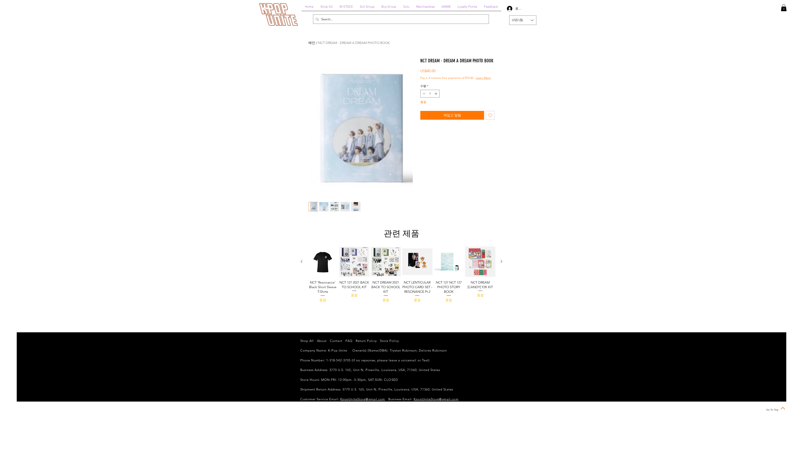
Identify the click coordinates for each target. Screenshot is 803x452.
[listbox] (522, 20)
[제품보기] (323, 262)
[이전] (301, 261)
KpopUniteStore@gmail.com (362, 399)
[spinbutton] (430, 97)
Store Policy (389, 341)
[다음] (501, 261)
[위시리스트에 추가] (490, 119)
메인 (311, 43)
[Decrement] (423, 97)
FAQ (348, 341)
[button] (784, 7)
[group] (401, 281)
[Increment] (436, 97)
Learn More (453, 82)
